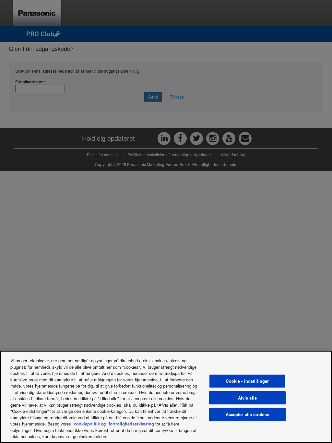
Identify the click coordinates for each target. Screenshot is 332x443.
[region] (166, 397)
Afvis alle (247, 398)
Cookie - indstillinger (247, 381)
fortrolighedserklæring (131, 424)
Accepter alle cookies (247, 414)
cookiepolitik (87, 424)
